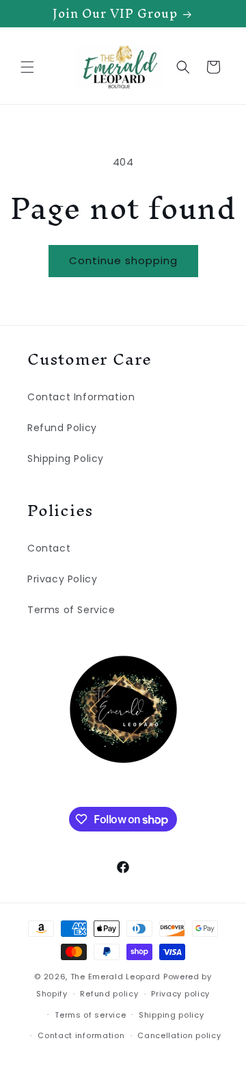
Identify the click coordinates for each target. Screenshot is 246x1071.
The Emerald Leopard (115, 976)
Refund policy (109, 993)
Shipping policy (171, 1014)
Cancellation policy (179, 1035)
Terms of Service (71, 610)
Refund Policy (62, 428)
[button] (27, 67)
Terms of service (90, 1014)
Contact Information (81, 397)
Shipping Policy (65, 458)
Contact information (81, 1035)
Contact (48, 548)
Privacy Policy (62, 579)
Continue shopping (123, 260)
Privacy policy (180, 993)
